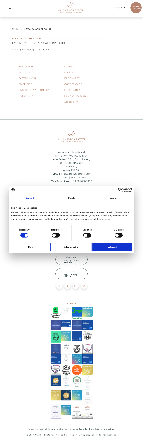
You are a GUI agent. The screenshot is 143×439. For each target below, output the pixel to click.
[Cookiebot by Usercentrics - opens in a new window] (120, 190)
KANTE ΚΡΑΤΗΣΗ (136, 8)
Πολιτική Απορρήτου (76, 96)
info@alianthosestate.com (75, 173)
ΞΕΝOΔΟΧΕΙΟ (27, 66)
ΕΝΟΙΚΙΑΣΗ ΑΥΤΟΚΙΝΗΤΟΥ (35, 90)
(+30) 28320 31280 (74, 177)
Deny (30, 247)
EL (10, 8)
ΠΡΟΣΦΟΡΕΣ (72, 78)
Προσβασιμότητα (107, 435)
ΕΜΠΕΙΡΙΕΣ (25, 84)
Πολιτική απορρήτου (86, 435)
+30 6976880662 (81, 181)
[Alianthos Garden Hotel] (70, 7)
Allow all (112, 247)
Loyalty (68, 72)
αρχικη (16, 29)
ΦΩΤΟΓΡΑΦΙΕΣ (73, 84)
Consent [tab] (29, 198)
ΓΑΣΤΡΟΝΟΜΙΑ (27, 78)
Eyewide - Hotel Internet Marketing (96, 429)
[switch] (56, 235)
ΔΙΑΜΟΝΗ (24, 72)
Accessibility (71, 101)
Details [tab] (71, 198)
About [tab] (113, 198)
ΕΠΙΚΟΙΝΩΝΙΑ (72, 90)
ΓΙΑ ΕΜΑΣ (70, 66)
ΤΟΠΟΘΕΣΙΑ (26, 96)
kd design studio (54, 429)
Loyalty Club (119, 7)
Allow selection (71, 247)
